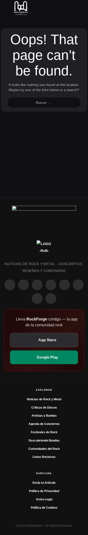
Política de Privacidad (44, 491)
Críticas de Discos (44, 407)
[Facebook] (9, 284)
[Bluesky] (37, 298)
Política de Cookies (44, 507)
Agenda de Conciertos (44, 423)
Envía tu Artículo (44, 482)
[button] (8, 8)
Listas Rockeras (44, 456)
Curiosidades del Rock (44, 448)
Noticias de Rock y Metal (44, 399)
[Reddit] (64, 284)
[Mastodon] (78, 284)
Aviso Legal (44, 499)
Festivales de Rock (44, 432)
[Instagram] (23, 284)
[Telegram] (50, 298)
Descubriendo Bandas (44, 440)
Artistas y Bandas (44, 415)
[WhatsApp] (37, 284)
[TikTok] (50, 284)
